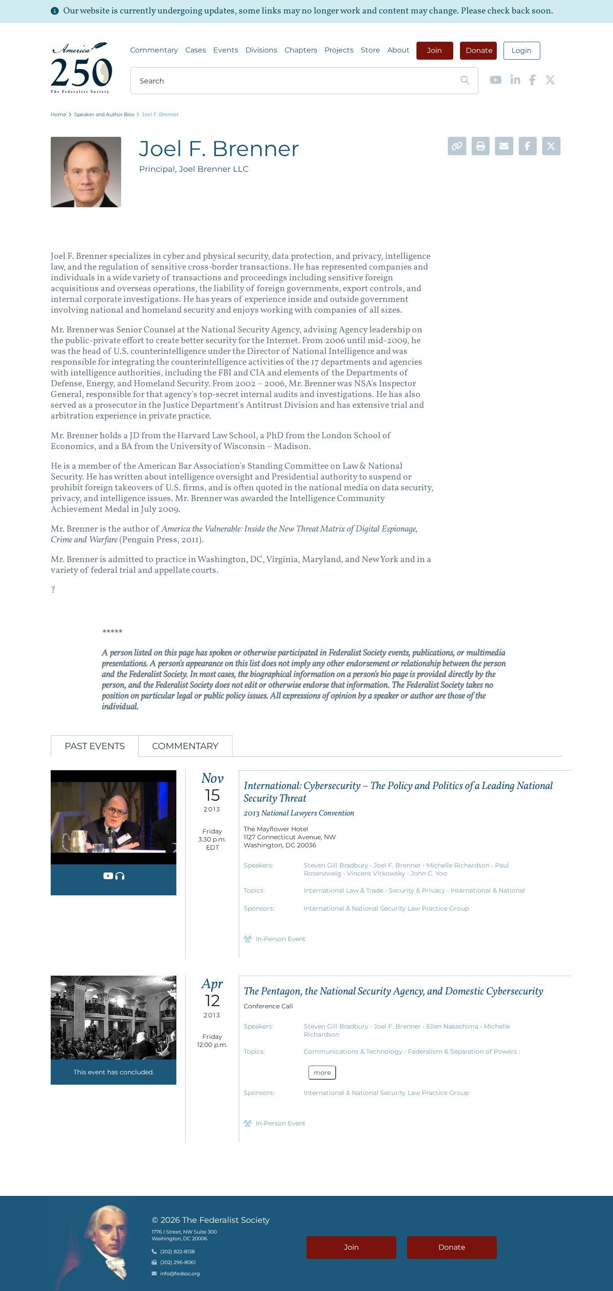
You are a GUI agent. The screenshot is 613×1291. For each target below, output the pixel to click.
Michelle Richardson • (460, 865)
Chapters (301, 50)
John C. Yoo (429, 873)
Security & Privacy (418, 890)
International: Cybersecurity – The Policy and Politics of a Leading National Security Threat (398, 793)
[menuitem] (154, 50)
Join (434, 50)
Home (58, 114)
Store (370, 50)
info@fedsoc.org (180, 1273)
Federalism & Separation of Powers (463, 1051)
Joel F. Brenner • (400, 865)
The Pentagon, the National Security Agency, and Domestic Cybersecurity (393, 991)
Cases (195, 50)
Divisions (261, 50)
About (398, 50)
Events (225, 50)
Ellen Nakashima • (455, 1026)
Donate (479, 50)
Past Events (95, 746)
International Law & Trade (344, 890)
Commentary (154, 50)
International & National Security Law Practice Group (386, 908)
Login (522, 50)
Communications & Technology (354, 1051)
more (322, 1073)
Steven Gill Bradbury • (339, 865)
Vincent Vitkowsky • (379, 873)
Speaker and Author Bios (104, 114)
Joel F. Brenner (160, 114)
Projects (339, 50)
